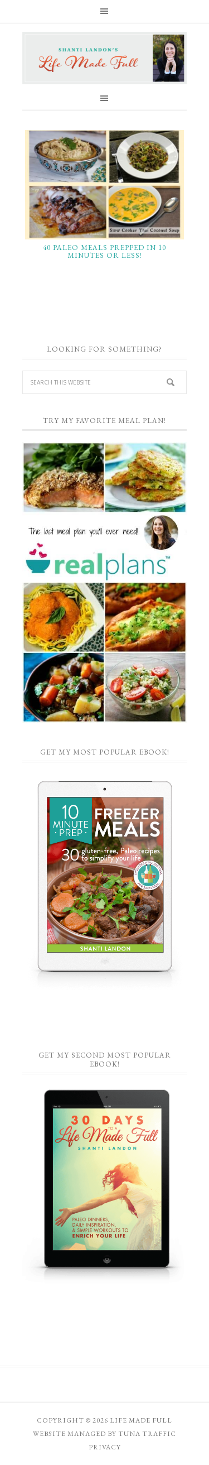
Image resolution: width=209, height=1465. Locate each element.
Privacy (105, 1447)
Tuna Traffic (147, 1433)
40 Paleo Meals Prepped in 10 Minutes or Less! (104, 251)
